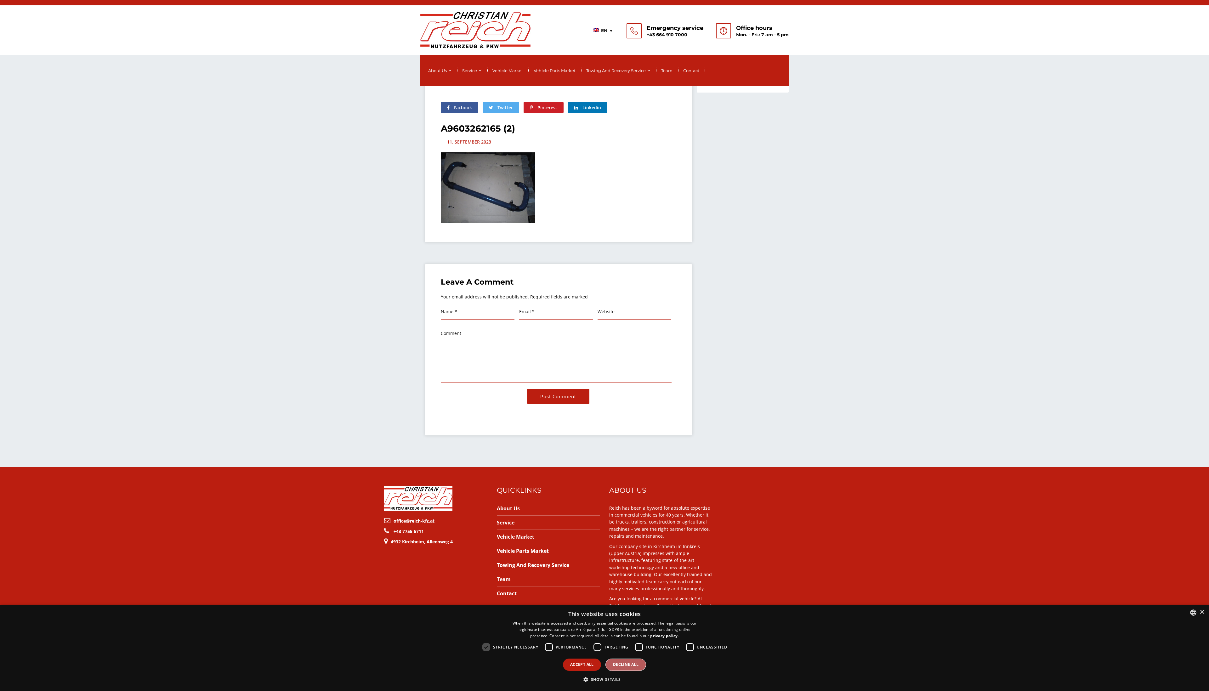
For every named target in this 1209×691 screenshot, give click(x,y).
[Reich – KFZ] (475, 29)
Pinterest (546, 107)
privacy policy (664, 635)
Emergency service (675, 28)
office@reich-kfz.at (414, 521)
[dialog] (604, 648)
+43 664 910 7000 (667, 34)
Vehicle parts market (555, 70)
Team (667, 70)
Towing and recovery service (616, 70)
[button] (604, 679)
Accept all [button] (582, 664)
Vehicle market (507, 70)
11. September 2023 (469, 142)
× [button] (1202, 612)
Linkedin (591, 107)
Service (469, 70)
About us (437, 70)
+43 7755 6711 (409, 531)
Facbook (462, 107)
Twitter (504, 107)
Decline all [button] (626, 664)
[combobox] (1193, 612)
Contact (691, 70)
